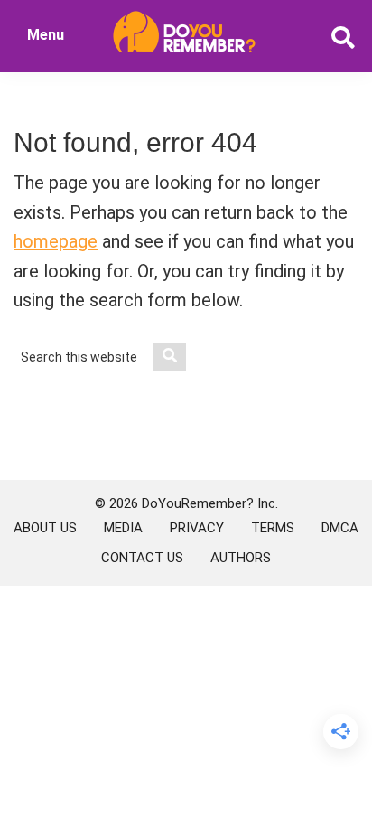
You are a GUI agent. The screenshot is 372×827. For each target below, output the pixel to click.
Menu (45, 34)
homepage (56, 241)
